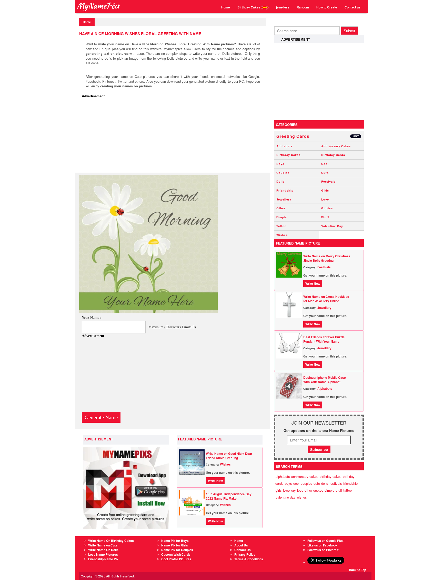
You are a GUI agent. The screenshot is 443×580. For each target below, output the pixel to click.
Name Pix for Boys (175, 540)
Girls (325, 190)
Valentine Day (332, 226)
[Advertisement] (174, 137)
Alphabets (284, 146)
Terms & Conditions (248, 559)
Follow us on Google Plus (325, 540)
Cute (325, 173)
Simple (281, 217)
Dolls (280, 181)
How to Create (326, 7)
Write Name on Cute (102, 545)
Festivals (328, 181)
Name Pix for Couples (177, 549)
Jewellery (283, 199)
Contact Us (242, 549)
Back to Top (357, 569)
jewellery (282, 7)
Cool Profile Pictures (176, 559)
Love (325, 199)
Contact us (352, 7)
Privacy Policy (244, 554)
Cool (325, 164)
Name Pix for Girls (174, 545)
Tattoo (281, 226)
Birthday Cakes (249, 7)
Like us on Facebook (322, 545)
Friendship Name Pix (103, 559)
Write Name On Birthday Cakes (111, 540)
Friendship (285, 190)
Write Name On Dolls (103, 549)
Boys (280, 164)
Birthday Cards (333, 155)
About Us (241, 545)
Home (225, 7)
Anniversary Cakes (336, 146)
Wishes (225, 464)
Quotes (327, 208)
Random (303, 7)
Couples (282, 173)
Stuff (325, 217)
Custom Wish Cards (175, 554)
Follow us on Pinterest (323, 549)
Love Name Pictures (103, 554)
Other (280, 208)
